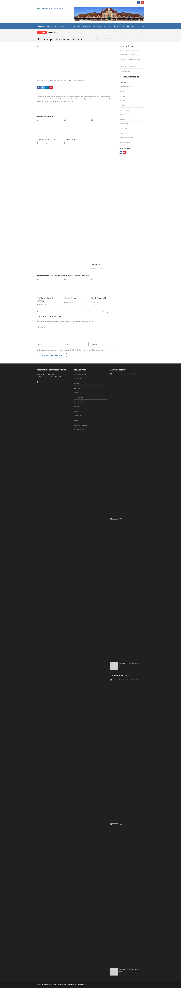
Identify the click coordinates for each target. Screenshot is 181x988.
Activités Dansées (126, 87)
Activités (53, 26)
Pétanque (95, 264)
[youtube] (142, 2)
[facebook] (138, 2)
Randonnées (63, 80)
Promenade (124, 124)
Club (42, 26)
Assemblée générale (73, 298)
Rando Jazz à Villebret (101, 298)
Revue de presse (117, 26)
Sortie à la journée (126, 138)
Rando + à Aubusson (46, 138)
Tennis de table (125, 142)
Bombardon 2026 (125, 71)
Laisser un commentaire (78, 80)
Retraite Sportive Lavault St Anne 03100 (54, 984)
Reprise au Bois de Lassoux (45, 299)
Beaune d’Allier (42, 312)
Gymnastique (124, 105)
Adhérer (86, 26)
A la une (41, 33)
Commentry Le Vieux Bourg (128, 374)
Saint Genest (69, 138)
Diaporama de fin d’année (128, 66)
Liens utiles (100, 26)
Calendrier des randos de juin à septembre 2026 (64, 33)
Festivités (66, 26)
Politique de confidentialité (77, 984)
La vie (131, 26)
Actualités (55, 80)
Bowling (122, 96)
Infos (121, 518)
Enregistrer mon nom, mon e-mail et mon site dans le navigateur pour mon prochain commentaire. (72, 350)
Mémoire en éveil (125, 114)
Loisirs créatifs (125, 110)
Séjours (76, 26)
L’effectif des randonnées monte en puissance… (99, 312)
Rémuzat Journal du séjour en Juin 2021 (130, 664)
